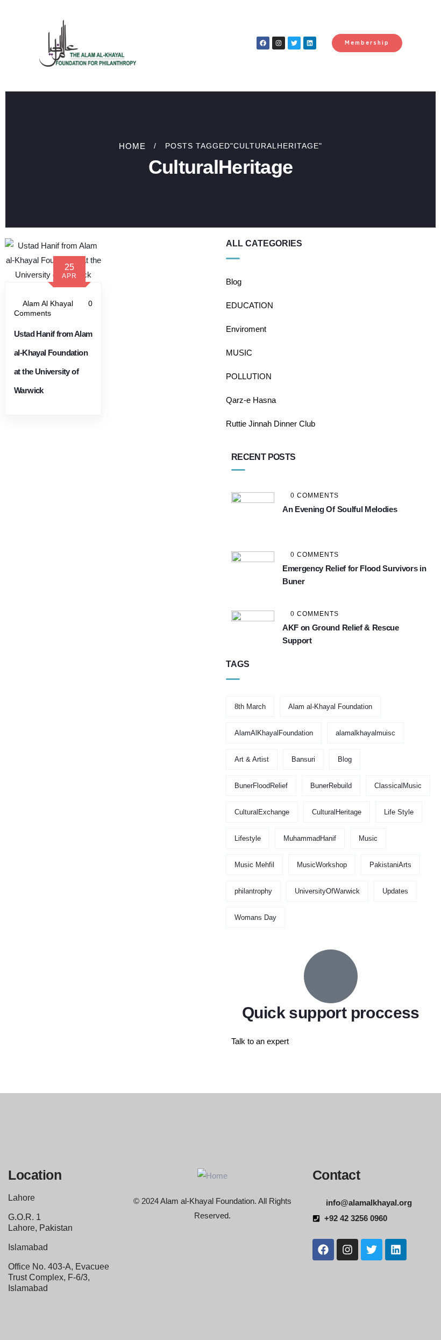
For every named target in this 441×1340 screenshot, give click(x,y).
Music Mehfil (254, 865)
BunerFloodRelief (261, 786)
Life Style (399, 812)
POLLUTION (249, 376)
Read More (58, 425)
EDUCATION (249, 305)
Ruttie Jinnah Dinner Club (270, 423)
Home (132, 146)
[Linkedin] (309, 43)
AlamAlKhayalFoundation (273, 733)
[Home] (212, 1175)
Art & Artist (251, 759)
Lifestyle (247, 838)
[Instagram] (278, 43)
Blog (233, 281)
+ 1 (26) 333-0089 (262, 1066)
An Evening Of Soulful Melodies (339, 509)
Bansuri (303, 759)
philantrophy (253, 891)
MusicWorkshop (322, 865)
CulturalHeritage (336, 812)
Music (368, 838)
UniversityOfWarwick (327, 891)
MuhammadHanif (309, 838)
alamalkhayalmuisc (365, 733)
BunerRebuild (331, 786)
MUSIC (239, 352)
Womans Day (255, 917)
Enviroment (246, 329)
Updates (395, 891)
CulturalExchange (261, 812)
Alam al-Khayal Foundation (330, 707)
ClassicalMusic (398, 786)
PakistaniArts (390, 865)
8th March (250, 707)
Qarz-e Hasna (251, 400)
